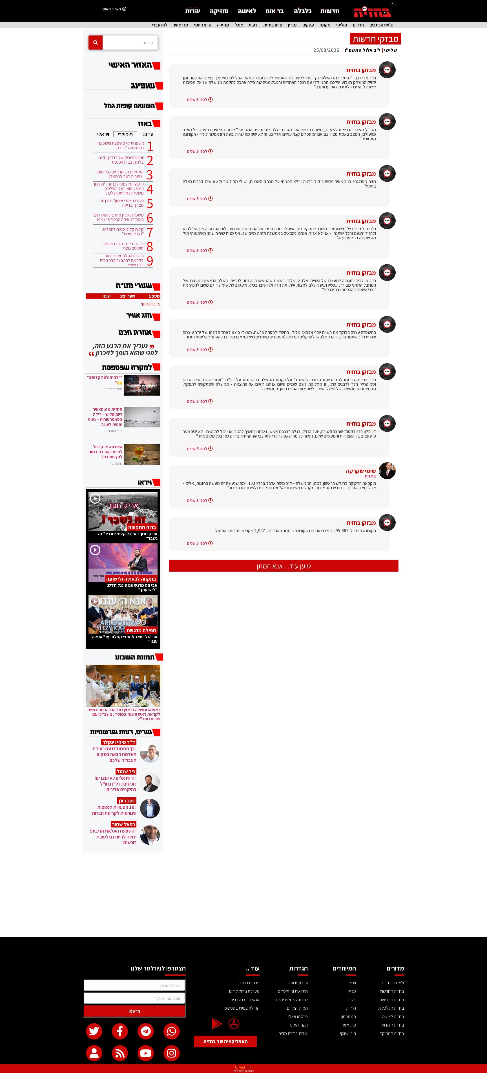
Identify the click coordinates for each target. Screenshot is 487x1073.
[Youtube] (146, 1053)
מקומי (325, 25)
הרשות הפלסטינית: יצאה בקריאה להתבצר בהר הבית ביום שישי (122, 260)
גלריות (351, 1008)
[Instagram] (171, 1053)
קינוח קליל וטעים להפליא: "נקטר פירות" (123, 231)
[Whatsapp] (171, 1031)
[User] (94, 1053)
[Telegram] (146, 1031)
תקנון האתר (298, 1025)
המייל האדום (297, 1008)
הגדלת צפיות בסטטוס (242, 1008)
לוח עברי (159, 25)
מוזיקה (223, 25)
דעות (253, 25)
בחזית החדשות (392, 991)
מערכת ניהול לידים (244, 991)
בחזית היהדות (393, 1025)
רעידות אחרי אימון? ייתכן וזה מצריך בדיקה (121, 203)
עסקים (308, 25)
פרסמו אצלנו (297, 1017)
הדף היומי (202, 25)
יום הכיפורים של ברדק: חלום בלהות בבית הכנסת (121, 159)
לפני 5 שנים (197, 99)
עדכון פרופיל (297, 983)
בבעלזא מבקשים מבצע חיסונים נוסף (123, 246)
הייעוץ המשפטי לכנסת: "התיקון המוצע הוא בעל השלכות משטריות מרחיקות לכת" (119, 188)
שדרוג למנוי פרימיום (292, 1000)
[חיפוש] (95, 42)
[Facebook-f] (120, 1031)
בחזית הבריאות (391, 1000)
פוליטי (341, 25)
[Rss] (120, 1053)
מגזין (292, 25)
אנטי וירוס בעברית (245, 1000)
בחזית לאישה (393, 1017)
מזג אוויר (180, 25)
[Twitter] (94, 1031)
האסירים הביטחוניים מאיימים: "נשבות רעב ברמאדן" (120, 174)
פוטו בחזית (272, 25)
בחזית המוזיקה (392, 1033)
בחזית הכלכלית (391, 1008)
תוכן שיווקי (348, 1033)
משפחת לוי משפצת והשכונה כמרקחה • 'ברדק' (121, 145)
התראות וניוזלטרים (293, 991)
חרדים (358, 25)
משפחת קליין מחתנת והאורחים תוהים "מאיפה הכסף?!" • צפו (119, 217)
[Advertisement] (243, 894)
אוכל (239, 25)
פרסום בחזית (249, 983)
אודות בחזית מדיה (293, 1033)
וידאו (352, 983)
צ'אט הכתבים (381, 25)
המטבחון (348, 1017)
